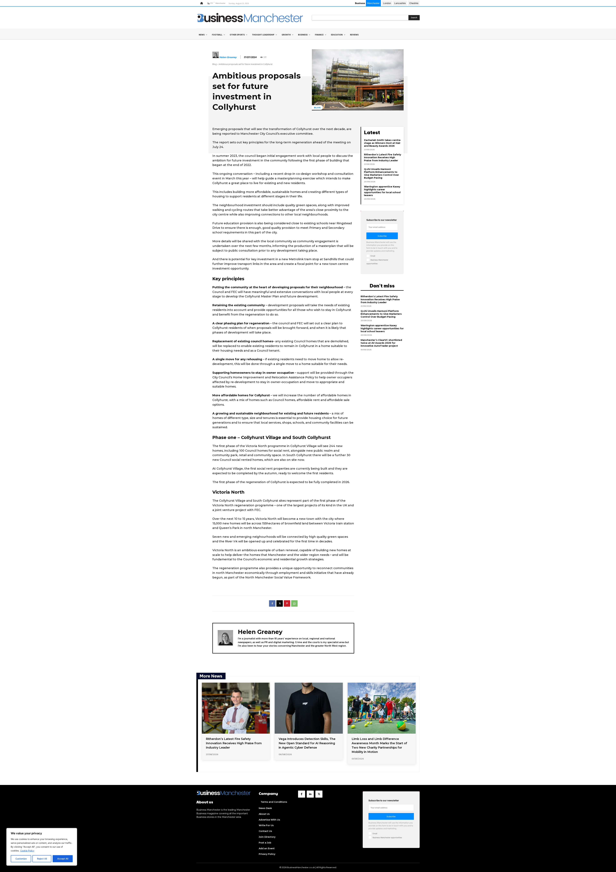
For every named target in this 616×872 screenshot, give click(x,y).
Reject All (42, 858)
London (387, 3)
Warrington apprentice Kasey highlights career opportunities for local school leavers (382, 191)
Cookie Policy (27, 850)
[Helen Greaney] (215, 57)
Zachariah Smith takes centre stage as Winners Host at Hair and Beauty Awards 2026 (382, 143)
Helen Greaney (228, 57)
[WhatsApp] (294, 603)
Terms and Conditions (274, 801)
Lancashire (400, 3)
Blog (214, 64)
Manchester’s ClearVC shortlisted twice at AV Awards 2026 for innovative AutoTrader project (381, 343)
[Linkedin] (310, 794)
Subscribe (382, 236)
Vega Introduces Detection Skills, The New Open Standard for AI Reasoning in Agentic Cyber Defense (307, 743)
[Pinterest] (287, 603)
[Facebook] (272, 603)
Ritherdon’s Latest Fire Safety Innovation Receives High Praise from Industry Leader (382, 157)
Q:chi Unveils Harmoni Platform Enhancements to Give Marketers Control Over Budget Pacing (381, 173)
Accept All (62, 858)
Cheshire (413, 3)
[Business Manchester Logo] (250, 17)
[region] (41, 847)
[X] (279, 603)
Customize (21, 858)
